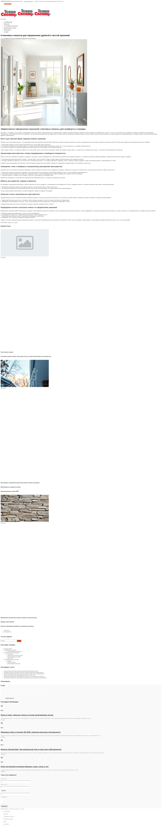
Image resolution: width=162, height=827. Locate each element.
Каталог (7, 24)
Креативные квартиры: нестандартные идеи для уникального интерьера (24, 676)
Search (19, 640)
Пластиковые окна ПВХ (13, 663)
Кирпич (9, 660)
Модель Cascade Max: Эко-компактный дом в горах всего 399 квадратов (24, 673)
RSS (5, 821)
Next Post (6, 630)
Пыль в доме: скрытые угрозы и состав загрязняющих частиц (21, 671)
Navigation (3, 19)
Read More (3, 719)
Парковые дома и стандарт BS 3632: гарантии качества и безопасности (24, 672)
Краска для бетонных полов (15, 655)
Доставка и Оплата (11, 26)
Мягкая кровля (11, 662)
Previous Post (7, 631)
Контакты (7, 29)
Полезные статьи (10, 27)
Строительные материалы (11, 659)
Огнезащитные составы (14, 656)
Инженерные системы (10, 650)
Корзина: (7, 4)
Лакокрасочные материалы (11, 652)
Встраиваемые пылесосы (14, 651)
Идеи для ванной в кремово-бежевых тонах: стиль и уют (19, 675)
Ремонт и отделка (13, 222)
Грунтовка (10, 654)
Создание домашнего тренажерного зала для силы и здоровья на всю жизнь (25, 677)
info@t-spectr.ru (9, 698)
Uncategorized (8, 648)
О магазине (8, 22)
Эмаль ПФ (10, 658)
